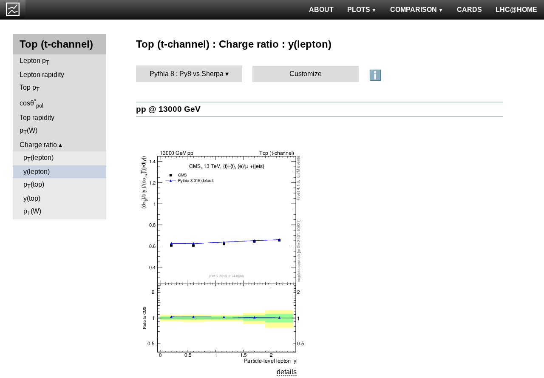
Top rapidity (37, 117)
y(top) (31, 198)
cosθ (31, 103)
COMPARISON (413, 9)
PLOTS (358, 9)
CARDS (469, 9)
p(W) (28, 131)
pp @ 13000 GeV (168, 109)
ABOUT (321, 9)
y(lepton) (36, 171)
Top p (30, 88)
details (287, 371)
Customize (305, 73)
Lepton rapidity (42, 74)
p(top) (33, 185)
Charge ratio (38, 144)
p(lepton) (38, 158)
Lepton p (34, 61)
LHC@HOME (516, 9)
